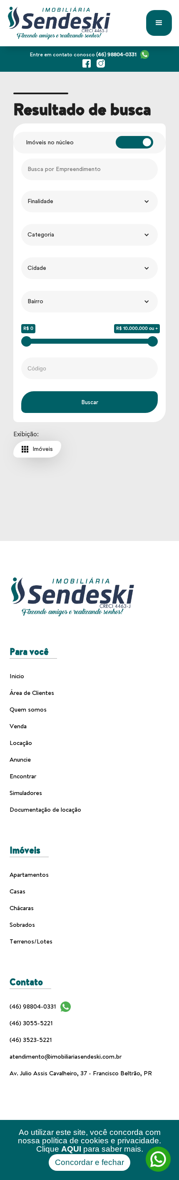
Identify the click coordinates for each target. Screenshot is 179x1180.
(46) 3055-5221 (31, 1023)
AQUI (71, 1149)
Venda (18, 726)
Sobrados (22, 924)
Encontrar (23, 776)
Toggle (134, 142)
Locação (21, 742)
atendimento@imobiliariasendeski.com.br (66, 1056)
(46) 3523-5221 (31, 1039)
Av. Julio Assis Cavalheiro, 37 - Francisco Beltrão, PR (81, 1073)
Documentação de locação (45, 809)
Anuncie (20, 759)
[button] (159, 23)
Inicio (17, 676)
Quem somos (28, 709)
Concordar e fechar (89, 1162)
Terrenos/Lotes (31, 941)
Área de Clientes (32, 692)
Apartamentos (29, 874)
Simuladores (26, 792)
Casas (17, 891)
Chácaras (22, 907)
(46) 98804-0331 (33, 1006)
